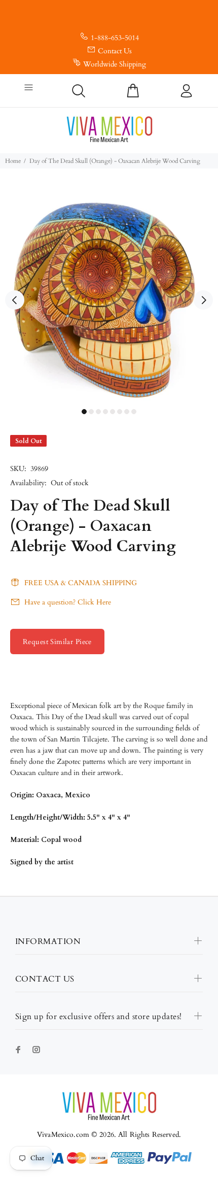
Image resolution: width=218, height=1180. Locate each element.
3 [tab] (98, 411)
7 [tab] (126, 411)
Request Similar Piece (57, 642)
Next (203, 300)
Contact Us (115, 51)
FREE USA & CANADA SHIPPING (80, 583)
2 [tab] (91, 411)
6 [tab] (119, 411)
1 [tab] (84, 411)
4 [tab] (105, 411)
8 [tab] (133, 411)
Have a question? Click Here (67, 602)
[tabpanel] (109, 294)
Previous (14, 300)
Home (13, 161)
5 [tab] (112, 411)
